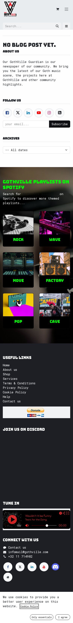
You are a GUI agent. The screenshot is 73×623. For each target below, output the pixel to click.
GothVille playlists (40, 194)
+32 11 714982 (20, 556)
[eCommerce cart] (57, 9)
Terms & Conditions (19, 383)
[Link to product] (18, 222)
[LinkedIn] (32, 566)
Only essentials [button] (42, 617)
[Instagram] (55, 566)
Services (10, 379)
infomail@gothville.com (28, 552)
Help (6, 397)
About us (10, 370)
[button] (66, 26)
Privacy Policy (15, 388)
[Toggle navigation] (66, 9)
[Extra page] (7, 577)
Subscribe (59, 124)
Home (6, 365)
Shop (6, 374)
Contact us (12, 401)
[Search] (57, 26)
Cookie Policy (14, 392)
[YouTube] (43, 566)
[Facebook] (7, 112)
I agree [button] (62, 617)
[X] (20, 566)
